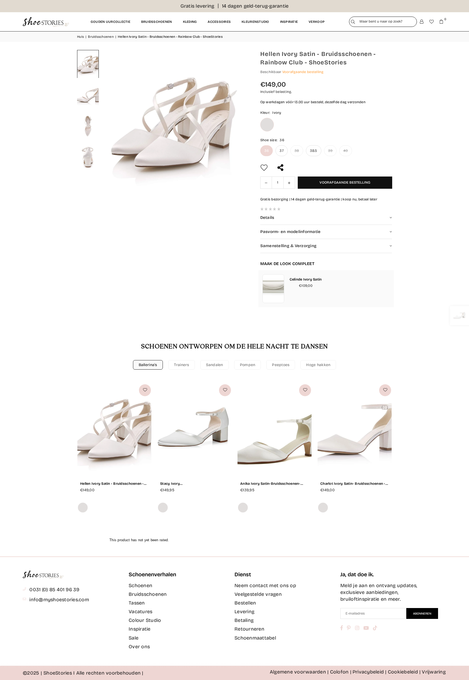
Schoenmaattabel (255, 638)
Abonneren (422, 613)
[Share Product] (281, 167)
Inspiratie (289, 22)
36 (266, 151)
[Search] (353, 22)
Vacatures (140, 612)
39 (330, 151)
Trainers (181, 365)
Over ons (139, 647)
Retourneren (249, 629)
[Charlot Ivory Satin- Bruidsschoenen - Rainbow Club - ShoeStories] (355, 429)
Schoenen (140, 585)
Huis (80, 37)
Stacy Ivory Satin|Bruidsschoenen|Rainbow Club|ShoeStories (187, 483)
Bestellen (245, 603)
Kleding (190, 22)
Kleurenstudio (255, 22)
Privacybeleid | (370, 672)
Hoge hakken (318, 365)
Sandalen (214, 365)
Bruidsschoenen (156, 22)
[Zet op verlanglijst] (145, 390)
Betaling (243, 620)
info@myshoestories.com (59, 600)
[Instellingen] (422, 22)
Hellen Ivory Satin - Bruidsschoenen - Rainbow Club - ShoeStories (112, 483)
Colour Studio (145, 620)
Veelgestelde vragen (258, 594)
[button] (441, 22)
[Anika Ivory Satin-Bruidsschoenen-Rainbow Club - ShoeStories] (274, 429)
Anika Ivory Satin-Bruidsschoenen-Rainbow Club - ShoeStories (270, 483)
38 (296, 151)
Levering (244, 612)
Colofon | (340, 672)
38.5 (313, 151)
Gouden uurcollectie (110, 22)
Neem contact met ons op (265, 585)
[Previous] (112, 123)
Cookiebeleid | (404, 672)
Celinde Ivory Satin (306, 279)
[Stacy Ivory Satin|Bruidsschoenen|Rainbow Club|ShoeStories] (194, 429)
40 (345, 151)
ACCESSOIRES (219, 22)
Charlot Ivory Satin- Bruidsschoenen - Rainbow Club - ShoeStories (352, 483)
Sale (133, 638)
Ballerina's (148, 365)
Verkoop (317, 22)
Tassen (137, 603)
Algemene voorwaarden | (299, 672)
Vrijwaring (434, 672)
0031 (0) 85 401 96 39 (54, 590)
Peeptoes (280, 365)
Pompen (247, 365)
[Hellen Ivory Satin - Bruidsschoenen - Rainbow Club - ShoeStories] (88, 64)
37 (282, 151)
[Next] (236, 123)
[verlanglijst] (431, 22)
